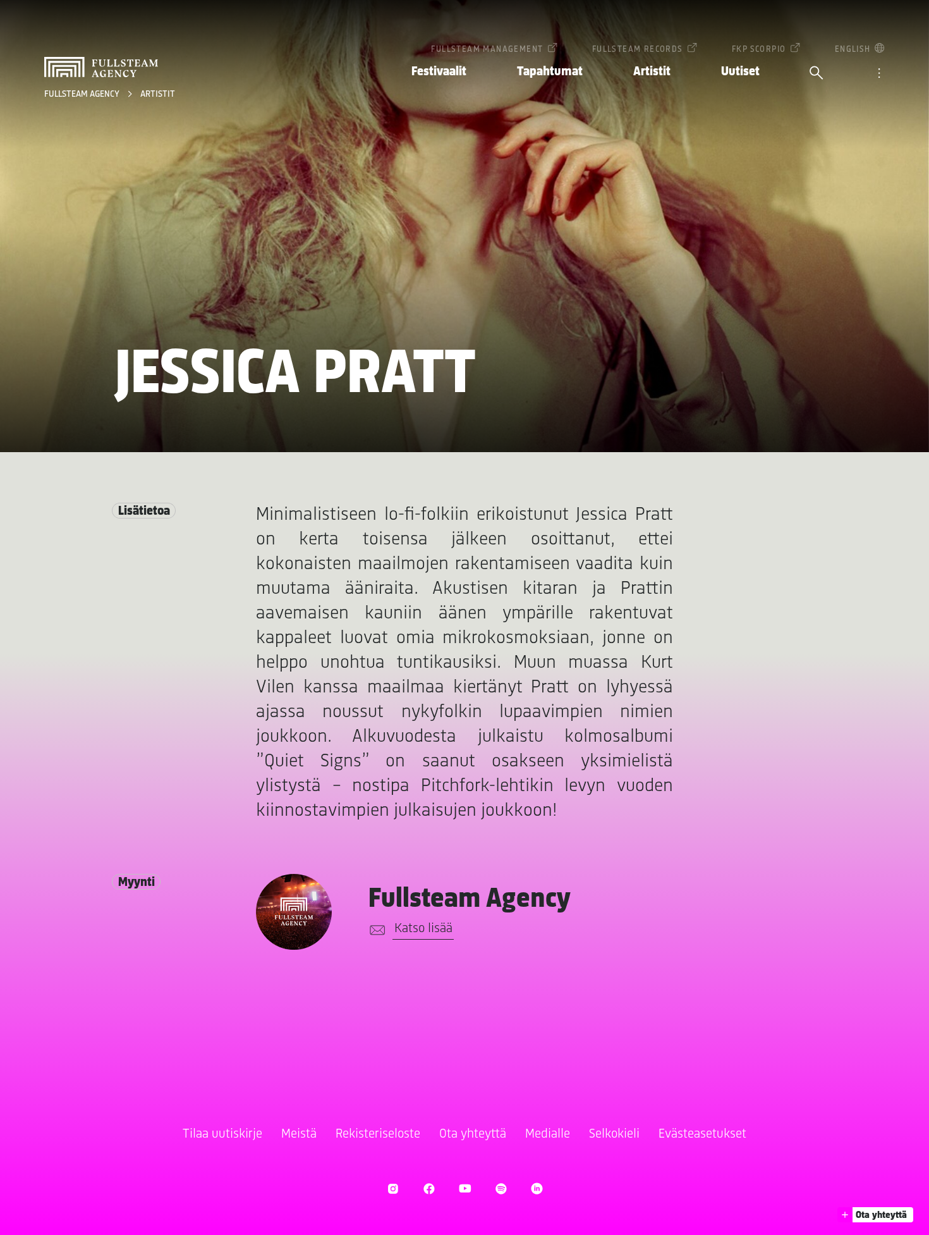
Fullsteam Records (637, 49)
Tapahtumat (550, 71)
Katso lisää (423, 928)
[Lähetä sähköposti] (375, 930)
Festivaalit (438, 71)
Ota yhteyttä (472, 1134)
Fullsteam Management (487, 49)
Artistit (652, 71)
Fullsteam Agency (82, 94)
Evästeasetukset (702, 1134)
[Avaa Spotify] (500, 1188)
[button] (875, 1214)
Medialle (547, 1134)
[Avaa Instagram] (392, 1188)
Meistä (299, 1134)
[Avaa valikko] (879, 74)
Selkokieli (614, 1134)
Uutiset (740, 71)
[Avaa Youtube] (464, 1188)
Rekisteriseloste (378, 1134)
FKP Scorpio (759, 49)
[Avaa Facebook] (428, 1188)
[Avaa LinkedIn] (536, 1188)
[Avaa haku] (816, 74)
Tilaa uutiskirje (222, 1134)
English (853, 49)
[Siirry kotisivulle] (101, 67)
